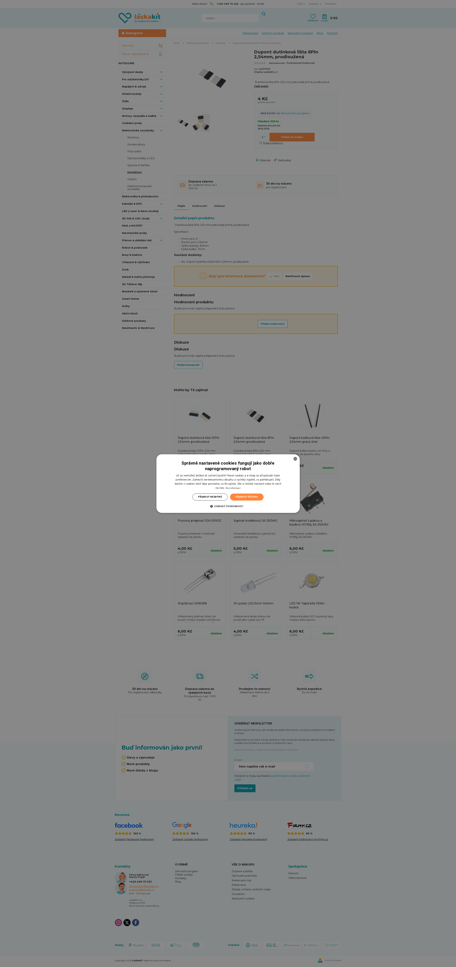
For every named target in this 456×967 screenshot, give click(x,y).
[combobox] (295, 458)
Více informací (233, 488)
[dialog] (228, 483)
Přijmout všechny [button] (246, 496)
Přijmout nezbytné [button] (210, 496)
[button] (228, 506)
